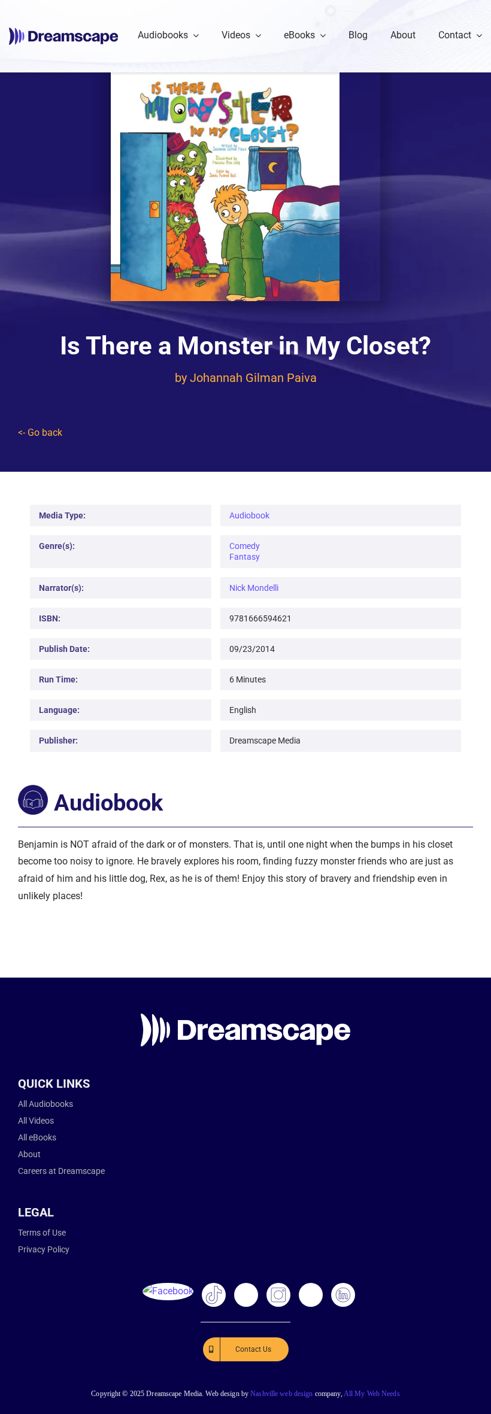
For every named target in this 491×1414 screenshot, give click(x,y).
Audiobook (249, 515)
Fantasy (244, 557)
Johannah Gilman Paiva (253, 378)
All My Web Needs (372, 1393)
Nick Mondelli (253, 588)
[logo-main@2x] (63, 32)
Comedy (244, 546)
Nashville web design (281, 1393)
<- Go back (40, 432)
